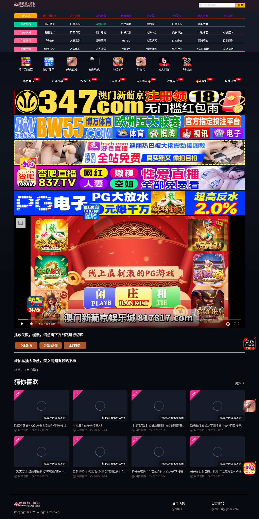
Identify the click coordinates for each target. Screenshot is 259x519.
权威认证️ (86, 81)
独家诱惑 (151, 40)
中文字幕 (126, 24)
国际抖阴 (228, 48)
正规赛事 (57, 81)
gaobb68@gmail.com (225, 509)
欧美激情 (202, 24)
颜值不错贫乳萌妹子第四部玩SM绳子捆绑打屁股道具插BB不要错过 (56, 425)
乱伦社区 (177, 48)
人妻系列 (75, 40)
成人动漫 (101, 48)
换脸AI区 (177, 32)
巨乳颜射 (228, 40)
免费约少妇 (51, 345)
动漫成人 (228, 32)
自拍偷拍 (101, 24)
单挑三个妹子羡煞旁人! (87, 425)
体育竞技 (28, 81)
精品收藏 (25, 32)
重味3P (50, 40)
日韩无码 (177, 24)
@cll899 (177, 509)
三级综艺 (202, 32)
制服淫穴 (50, 32)
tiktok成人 (50, 48)
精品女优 (126, 32)
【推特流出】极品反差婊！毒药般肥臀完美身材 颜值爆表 (167, 425)
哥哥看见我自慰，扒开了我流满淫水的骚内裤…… (220, 471)
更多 (238, 383)
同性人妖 (151, 32)
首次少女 (177, 40)
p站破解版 (203, 48)
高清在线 (25, 24)
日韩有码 (75, 24)
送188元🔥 (144, 81)
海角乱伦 (75, 48)
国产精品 (50, 24)
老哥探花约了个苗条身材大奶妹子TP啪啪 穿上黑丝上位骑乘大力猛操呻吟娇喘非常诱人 (186, 471)
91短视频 (151, 48)
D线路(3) (26, 345)
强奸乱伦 (101, 32)
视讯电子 (172, 81)
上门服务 (75, 345)
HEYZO (126, 40)
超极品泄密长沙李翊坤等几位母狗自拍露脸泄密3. (221, 425)
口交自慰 (75, 32)
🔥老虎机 (202, 81)
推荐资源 (25, 48)
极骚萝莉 (101, 40)
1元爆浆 (115, 81)
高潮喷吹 (202, 40)
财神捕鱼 (230, 81)
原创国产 (151, 24)
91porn (126, 48)
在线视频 (25, 40)
